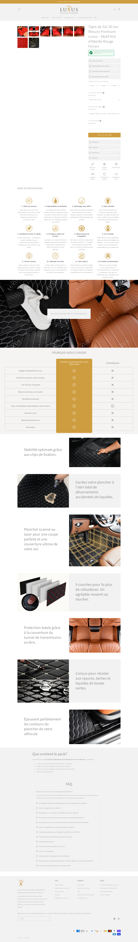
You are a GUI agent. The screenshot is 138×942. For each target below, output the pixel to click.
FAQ (78, 891)
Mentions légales (105, 895)
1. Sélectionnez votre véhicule (98, 81)
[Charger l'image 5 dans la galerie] (68, 31)
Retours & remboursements (85, 895)
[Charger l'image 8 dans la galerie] (34, 43)
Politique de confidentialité (108, 888)
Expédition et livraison (62, 898)
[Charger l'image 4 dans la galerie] (56, 31)
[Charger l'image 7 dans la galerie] (22, 43)
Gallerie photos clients (62, 888)
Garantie (57, 895)
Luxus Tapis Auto (25, 937)
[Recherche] (19, 9)
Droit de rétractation (106, 891)
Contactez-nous (82, 898)
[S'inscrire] (49, 918)
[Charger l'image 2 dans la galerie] (34, 31)
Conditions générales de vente (109, 885)
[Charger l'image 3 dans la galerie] (45, 31)
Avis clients (80, 885)
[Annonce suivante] (120, 2)
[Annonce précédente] (18, 2)
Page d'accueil (59, 885)
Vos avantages (59, 891)
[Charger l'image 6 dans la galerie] (79, 31)
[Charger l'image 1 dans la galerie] (22, 31)
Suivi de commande (83, 888)
